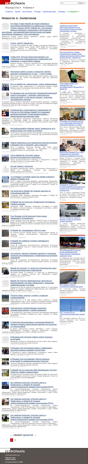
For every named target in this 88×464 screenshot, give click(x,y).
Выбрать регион (10, 459)
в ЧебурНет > (74, 12)
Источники (27, 12)
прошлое (28, 434)
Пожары (61, 12)
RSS (21, 462)
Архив (17, 12)
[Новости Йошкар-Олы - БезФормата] (13, 2)
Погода (37, 12)
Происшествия (49, 12)
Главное (9, 12)
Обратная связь (10, 458)
